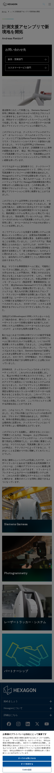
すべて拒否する (27, 764)
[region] (27, 751)
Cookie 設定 (27, 770)
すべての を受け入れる (27, 758)
